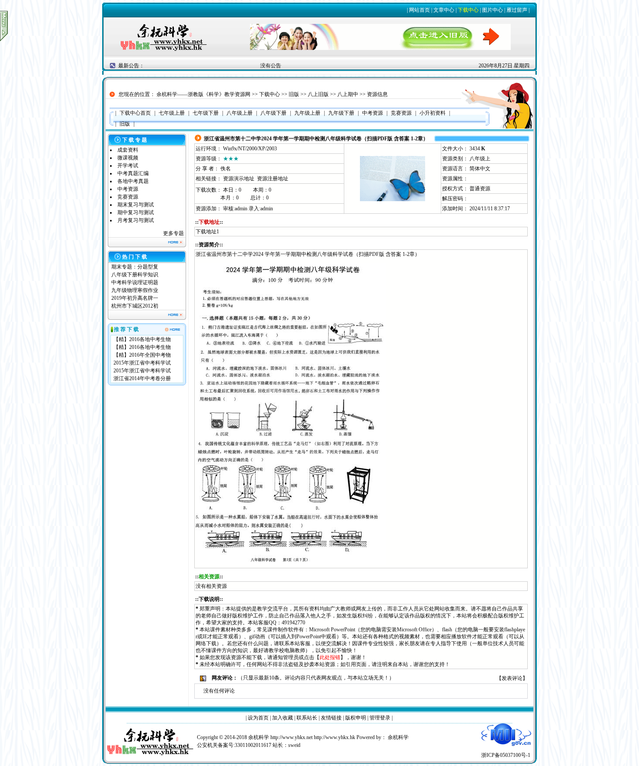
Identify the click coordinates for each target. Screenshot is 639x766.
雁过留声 (516, 10)
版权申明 (355, 718)
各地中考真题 (133, 181)
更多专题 (173, 233)
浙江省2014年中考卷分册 (142, 378)
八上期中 (347, 94)
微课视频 (127, 158)
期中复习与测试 (135, 212)
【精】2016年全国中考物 (142, 355)
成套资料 (127, 150)
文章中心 (443, 10)
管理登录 (379, 718)
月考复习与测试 (135, 220)
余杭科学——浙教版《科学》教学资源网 (203, 94)
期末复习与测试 (135, 205)
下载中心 (468, 10)
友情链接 (331, 718)
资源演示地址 (238, 179)
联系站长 (306, 718)
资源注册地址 (272, 179)
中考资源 (127, 189)
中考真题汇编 (133, 173)
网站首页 (419, 10)
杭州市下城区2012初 (134, 306)
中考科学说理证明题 (134, 282)
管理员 (291, 657)
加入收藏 (282, 718)
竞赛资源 (127, 197)
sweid (294, 745)
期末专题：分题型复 (134, 267)
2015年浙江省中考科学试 (142, 363)
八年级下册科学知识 (134, 275)
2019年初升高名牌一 (134, 298)
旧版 (294, 94)
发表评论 (512, 678)
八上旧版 (318, 94)
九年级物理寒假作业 (134, 290)
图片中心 (492, 10)
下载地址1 (207, 232)
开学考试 (127, 165)
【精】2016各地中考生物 (142, 339)
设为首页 (258, 718)
